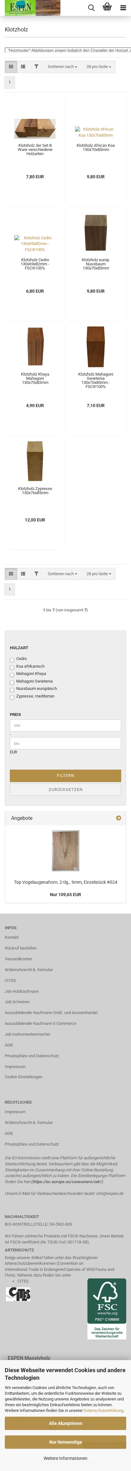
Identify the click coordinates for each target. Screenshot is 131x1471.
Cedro (21, 658)
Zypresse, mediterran (35, 696)
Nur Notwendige (65, 1442)
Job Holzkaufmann (22, 991)
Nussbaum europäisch (36, 688)
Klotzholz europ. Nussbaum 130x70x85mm (96, 264)
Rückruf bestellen (21, 948)
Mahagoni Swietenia (34, 681)
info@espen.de (109, 1193)
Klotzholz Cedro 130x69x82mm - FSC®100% (35, 264)
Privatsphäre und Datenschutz (32, 1055)
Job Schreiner (17, 1001)
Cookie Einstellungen (23, 1076)
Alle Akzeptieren (65, 1423)
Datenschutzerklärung (103, 1410)
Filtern (65, 775)
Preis (15, 714)
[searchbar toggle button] (91, 8)
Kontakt (12, 937)
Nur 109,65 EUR (65, 894)
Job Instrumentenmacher (27, 1034)
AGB (9, 1045)
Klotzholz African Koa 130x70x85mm (96, 147)
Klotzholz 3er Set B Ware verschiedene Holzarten (35, 149)
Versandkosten (18, 959)
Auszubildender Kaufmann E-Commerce (40, 1023)
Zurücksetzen (66, 789)
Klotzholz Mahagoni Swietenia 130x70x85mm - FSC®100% (95, 380)
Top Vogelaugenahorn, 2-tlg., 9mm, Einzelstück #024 (65, 882)
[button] (11, 67)
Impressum (15, 1066)
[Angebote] (118, 818)
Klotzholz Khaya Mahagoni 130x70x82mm (35, 378)
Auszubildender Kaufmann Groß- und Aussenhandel (51, 1012)
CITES (10, 980)
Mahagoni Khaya (31, 673)
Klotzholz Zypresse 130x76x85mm (35, 491)
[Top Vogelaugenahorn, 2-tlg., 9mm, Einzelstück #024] (65, 850)
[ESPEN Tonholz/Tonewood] (30, 8)
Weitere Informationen (65, 1458)
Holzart (19, 647)
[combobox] (62, 67)
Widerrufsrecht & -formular (29, 969)
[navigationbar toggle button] (123, 8)
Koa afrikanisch (30, 666)
